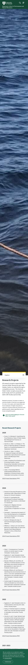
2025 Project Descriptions (9, 478)
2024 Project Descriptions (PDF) (11, 536)
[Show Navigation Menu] (23, 2)
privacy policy (8, 658)
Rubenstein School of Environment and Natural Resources (13, 6)
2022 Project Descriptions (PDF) (11, 636)
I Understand (8, 661)
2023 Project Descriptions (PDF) (11, 590)
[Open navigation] (23, 375)
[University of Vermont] (7, 4)
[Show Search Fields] (20, 2)
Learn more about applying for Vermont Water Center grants (14, 415)
